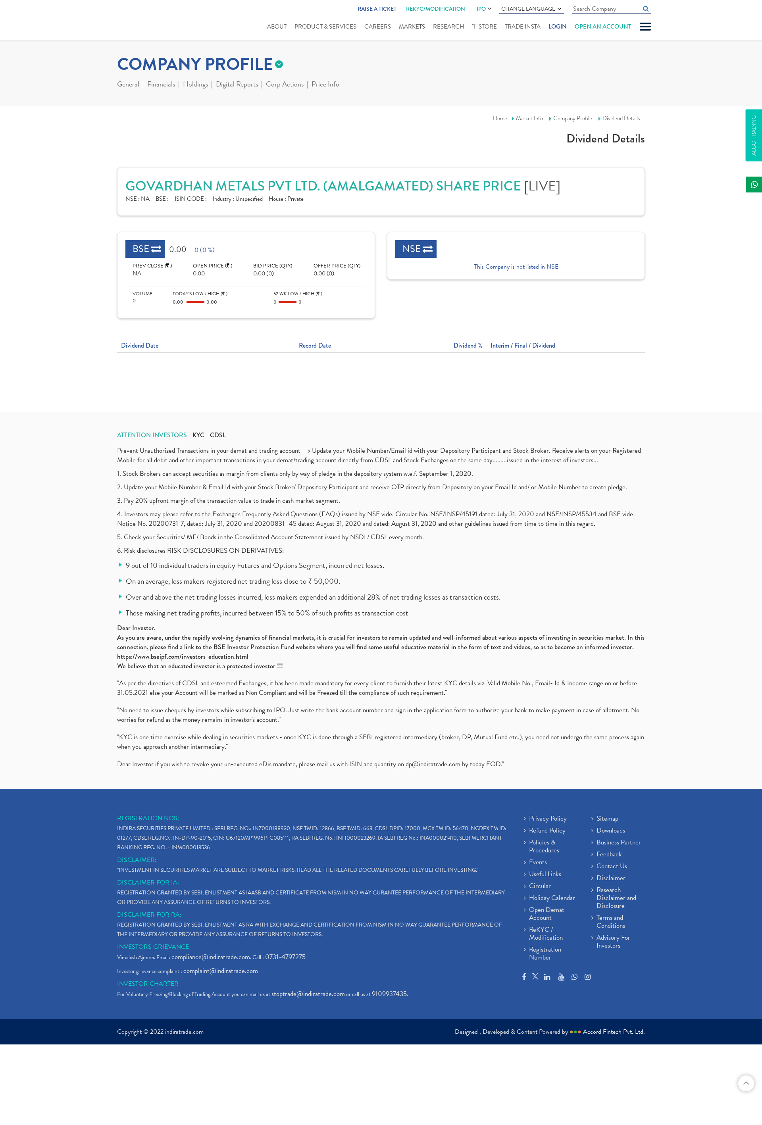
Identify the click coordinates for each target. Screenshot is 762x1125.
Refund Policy (547, 831)
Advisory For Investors (613, 942)
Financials (161, 85)
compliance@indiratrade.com (210, 957)
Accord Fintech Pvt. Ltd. (614, 1032)
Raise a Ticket (377, 9)
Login (557, 26)
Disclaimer (611, 878)
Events (538, 862)
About (277, 26)
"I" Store (484, 26)
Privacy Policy (548, 819)
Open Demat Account (546, 914)
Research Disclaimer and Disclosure (616, 898)
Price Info (325, 85)
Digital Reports (237, 85)
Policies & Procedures (544, 846)
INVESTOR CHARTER (148, 983)
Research (448, 26)
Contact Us (612, 866)
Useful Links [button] (545, 874)
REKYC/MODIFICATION (435, 9)
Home (500, 118)
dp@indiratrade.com (434, 764)
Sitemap (607, 819)
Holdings (195, 85)
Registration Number (545, 954)
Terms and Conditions (611, 922)
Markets (412, 26)
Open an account (603, 26)
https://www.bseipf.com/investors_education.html (182, 656)
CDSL (218, 435)
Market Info (529, 118)
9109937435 (389, 994)
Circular (540, 886)
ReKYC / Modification (546, 934)
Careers (377, 26)
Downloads (611, 831)
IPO (481, 9)
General (128, 85)
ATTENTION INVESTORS (152, 435)
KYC (198, 435)
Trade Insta (523, 26)
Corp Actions (285, 85)
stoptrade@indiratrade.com (308, 994)
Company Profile (572, 118)
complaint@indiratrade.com (220, 971)
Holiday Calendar (552, 898)
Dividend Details (621, 118)
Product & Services (325, 26)
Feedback (609, 854)
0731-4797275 (285, 957)
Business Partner (619, 842)
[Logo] (136, 20)
